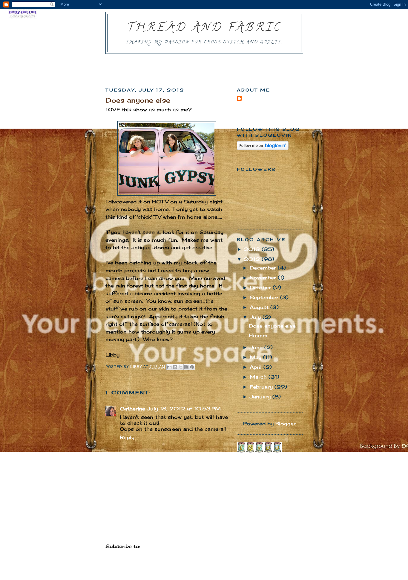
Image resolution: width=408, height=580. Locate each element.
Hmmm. (258, 335)
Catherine (132, 409)
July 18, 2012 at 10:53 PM (184, 409)
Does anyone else (272, 326)
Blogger (285, 424)
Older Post (214, 532)
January (261, 397)
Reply (127, 437)
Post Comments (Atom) (173, 546)
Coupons (286, 458)
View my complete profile (267, 108)
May (256, 357)
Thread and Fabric (204, 28)
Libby (249, 99)
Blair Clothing (255, 458)
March (259, 377)
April (256, 367)
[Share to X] (181, 367)
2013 (253, 249)
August (260, 307)
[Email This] (169, 367)
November (264, 278)
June (257, 347)
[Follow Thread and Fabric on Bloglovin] (263, 148)
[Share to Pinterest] (192, 367)
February (262, 387)
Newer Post (120, 532)
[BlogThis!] (175, 367)
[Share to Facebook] (186, 367)
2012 (253, 259)
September (265, 297)
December (264, 268)
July (256, 317)
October (261, 287)
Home (167, 532)
